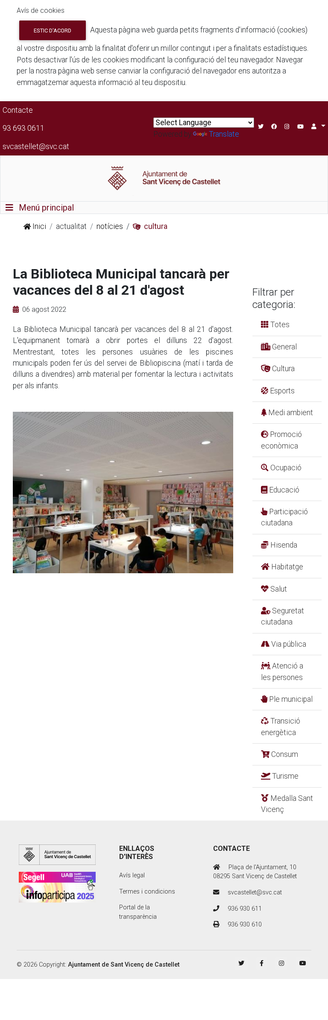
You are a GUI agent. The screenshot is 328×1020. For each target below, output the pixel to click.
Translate (224, 134)
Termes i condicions (147, 891)
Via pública (287, 644)
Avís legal (132, 875)
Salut (278, 589)
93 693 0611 (23, 128)
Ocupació (285, 467)
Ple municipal (290, 699)
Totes (279, 324)
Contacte (18, 110)
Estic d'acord (52, 30)
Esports (281, 391)
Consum (283, 754)
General (283, 347)
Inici (38, 226)
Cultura (282, 368)
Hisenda (283, 545)
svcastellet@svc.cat (36, 146)
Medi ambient (289, 412)
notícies (110, 226)
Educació (283, 490)
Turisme (284, 776)
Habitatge (286, 567)
